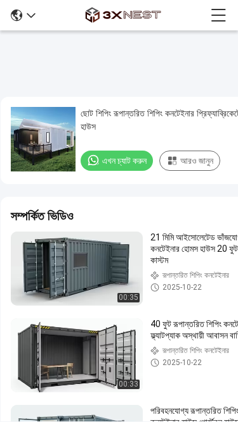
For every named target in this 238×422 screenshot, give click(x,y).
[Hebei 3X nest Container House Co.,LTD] (123, 15)
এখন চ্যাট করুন (124, 161)
